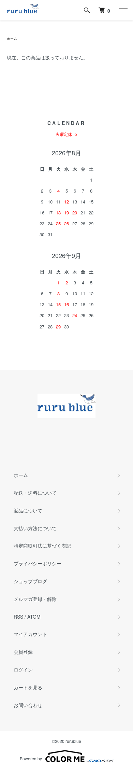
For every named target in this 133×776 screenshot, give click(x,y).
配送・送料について (35, 492)
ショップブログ (30, 581)
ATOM (34, 616)
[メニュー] (123, 10)
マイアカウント (30, 634)
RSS (18, 616)
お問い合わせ (28, 705)
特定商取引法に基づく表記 (42, 545)
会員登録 (23, 651)
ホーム (12, 38)
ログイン (23, 669)
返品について (28, 510)
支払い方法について (35, 528)
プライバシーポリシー (37, 563)
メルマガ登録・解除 (35, 598)
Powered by (31, 758)
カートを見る (28, 687)
